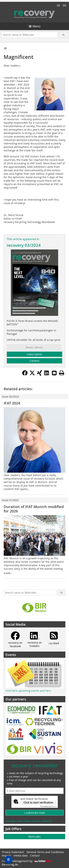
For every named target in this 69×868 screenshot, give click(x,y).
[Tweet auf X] (32, 374)
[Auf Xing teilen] (39, 374)
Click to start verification (38, 802)
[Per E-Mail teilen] (54, 372)
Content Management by (17, 861)
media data (21, 855)
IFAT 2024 (12, 403)
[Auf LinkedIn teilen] (47, 374)
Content (34, 361)
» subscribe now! (34, 812)
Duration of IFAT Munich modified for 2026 (34, 509)
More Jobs (34, 836)
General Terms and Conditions (45, 852)
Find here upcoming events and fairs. (29, 690)
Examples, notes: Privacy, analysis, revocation (29, 820)
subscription (34, 354)
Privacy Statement (13, 852)
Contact (35, 855)
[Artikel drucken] (61, 372)
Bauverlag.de (10, 864)
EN (64, 5)
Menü (36, 26)
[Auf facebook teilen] (25, 374)
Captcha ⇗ (48, 806)
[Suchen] (63, 35)
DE (58, 5)
